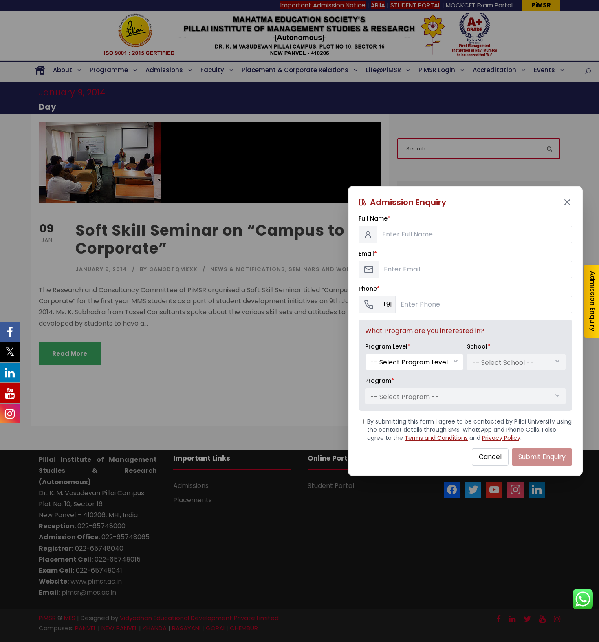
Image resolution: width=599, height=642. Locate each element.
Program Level (387, 346)
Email (368, 253)
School (478, 346)
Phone (369, 289)
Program (379, 381)
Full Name (374, 218)
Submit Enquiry (542, 456)
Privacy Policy (501, 438)
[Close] (567, 202)
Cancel (490, 456)
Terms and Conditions (436, 438)
